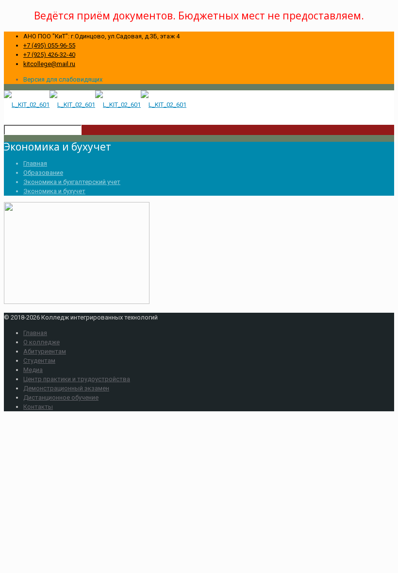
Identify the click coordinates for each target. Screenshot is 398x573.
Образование (43, 172)
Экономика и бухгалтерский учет (71, 181)
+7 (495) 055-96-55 (49, 45)
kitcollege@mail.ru (49, 63)
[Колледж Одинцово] (95, 105)
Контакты (38, 406)
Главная (35, 163)
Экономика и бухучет (54, 191)
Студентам (39, 360)
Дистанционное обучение (61, 397)
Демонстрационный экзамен (66, 388)
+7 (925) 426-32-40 (49, 54)
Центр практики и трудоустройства (76, 379)
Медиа (33, 369)
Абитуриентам (44, 351)
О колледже (41, 342)
